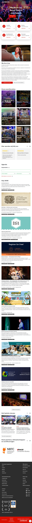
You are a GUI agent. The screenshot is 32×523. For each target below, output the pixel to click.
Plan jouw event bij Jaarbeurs (19, 82)
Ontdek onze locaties (7, 82)
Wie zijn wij (25, 464)
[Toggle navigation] (29, 2)
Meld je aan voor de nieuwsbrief (7, 497)
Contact (3, 490)
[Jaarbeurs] (23, 520)
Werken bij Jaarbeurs (26, 485)
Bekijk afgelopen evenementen (6, 176)
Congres (3, 467)
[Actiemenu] (30, 521)
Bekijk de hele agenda (16, 409)
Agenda (24, 478)
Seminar (3, 471)
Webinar (3, 469)
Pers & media (4, 492)
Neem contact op (12, 16)
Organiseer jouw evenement (19, 16)
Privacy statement (11, 521)
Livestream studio (5, 485)
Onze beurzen (25, 471)
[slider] (11, 60)
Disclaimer (11, 518)
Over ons (24, 469)
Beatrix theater (4, 483)
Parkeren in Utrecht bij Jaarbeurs (7, 495)
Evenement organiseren (7, 464)
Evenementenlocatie (6, 476)
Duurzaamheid (25, 467)
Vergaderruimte (4, 478)
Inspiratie (24, 480)
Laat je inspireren (16, 18)
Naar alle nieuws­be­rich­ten (6, 436)
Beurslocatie (4, 480)
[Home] (6, 1)
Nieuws (24, 483)
